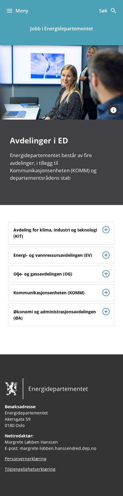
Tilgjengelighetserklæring (30, 469)
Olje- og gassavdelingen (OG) (42, 274)
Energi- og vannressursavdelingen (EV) (52, 255)
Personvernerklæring (26, 458)
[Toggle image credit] (113, 110)
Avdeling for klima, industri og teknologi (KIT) (55, 233)
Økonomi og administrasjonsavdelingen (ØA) (54, 315)
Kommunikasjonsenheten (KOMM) (48, 292)
